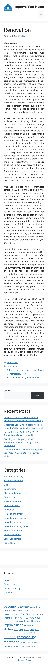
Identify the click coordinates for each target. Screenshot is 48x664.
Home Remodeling (13, 522)
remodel (10, 637)
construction (28, 610)
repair (22, 642)
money (6, 633)
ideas (33, 621)
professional (34, 633)
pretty (18, 633)
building (13, 610)
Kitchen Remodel (12, 534)
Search (7, 390)
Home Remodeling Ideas (16, 526)
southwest (35, 642)
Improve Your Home (29, 7)
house (27, 621)
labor (16, 630)
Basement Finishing (13, 476)
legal (21, 630)
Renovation (12, 362)
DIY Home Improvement (15, 493)
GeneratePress (24, 660)
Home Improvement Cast (16, 518)
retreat (28, 642)
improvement (13, 625)
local (32, 630)
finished (8, 617)
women (28, 646)
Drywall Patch (10, 497)
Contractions (10, 489)
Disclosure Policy (12, 588)
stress (13, 646)
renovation (12, 366)
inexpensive (28, 625)
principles (25, 633)
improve (39, 621)
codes (20, 610)
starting (7, 646)
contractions (9, 614)
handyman (35, 617)
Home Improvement (13, 514)
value (18, 646)
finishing (17, 617)
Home (7, 580)
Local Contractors (12, 539)
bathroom (24, 607)
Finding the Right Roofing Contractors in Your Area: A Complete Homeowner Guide (23, 452)
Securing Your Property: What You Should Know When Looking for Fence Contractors (22, 442)
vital (23, 646)
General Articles (12, 505)
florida (26, 618)
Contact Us (9, 584)
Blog (6, 485)
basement (11, 606)
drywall (40, 614)
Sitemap (8, 592)
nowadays (12, 633)
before (39, 607)
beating (32, 607)
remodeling (26, 637)
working (33, 646)
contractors (22, 614)
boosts (6, 610)
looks (37, 630)
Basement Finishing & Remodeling (24, 377)
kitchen (8, 629)
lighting (26, 630)
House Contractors (13, 530)
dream (33, 614)
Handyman (9, 509)
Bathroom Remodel (13, 480)
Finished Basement (13, 501)
